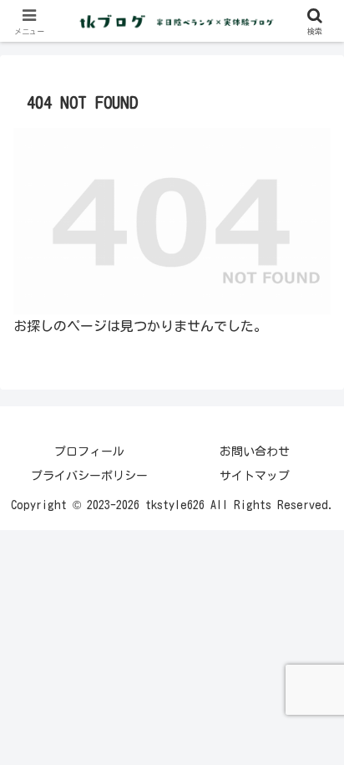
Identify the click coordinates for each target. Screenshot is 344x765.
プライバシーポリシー (89, 476)
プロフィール (89, 451)
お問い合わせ (255, 451)
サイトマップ (255, 476)
